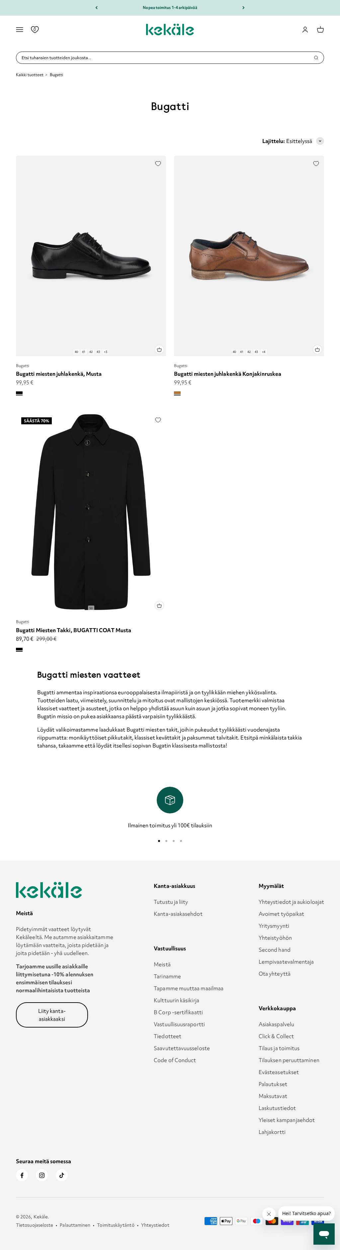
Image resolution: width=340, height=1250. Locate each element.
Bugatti (23, 365)
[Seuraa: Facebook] (22, 1175)
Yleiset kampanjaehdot (287, 1120)
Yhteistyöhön (275, 937)
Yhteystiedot (155, 1225)
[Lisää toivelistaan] (158, 164)
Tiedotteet (167, 1036)
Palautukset (273, 1084)
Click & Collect (276, 1036)
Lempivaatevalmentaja (286, 961)
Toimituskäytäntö (115, 1225)
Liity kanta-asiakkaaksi (52, 1015)
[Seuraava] (243, 8)
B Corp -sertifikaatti (178, 1012)
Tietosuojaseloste (34, 1225)
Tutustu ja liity (171, 902)
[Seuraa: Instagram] (42, 1175)
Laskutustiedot (277, 1108)
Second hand (275, 949)
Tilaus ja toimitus (279, 1048)
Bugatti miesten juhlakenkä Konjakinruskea (227, 373)
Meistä (162, 964)
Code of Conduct (175, 1060)
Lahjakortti (272, 1132)
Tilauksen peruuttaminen (289, 1060)
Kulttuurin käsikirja (176, 1000)
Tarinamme (167, 976)
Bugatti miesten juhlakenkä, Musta (59, 373)
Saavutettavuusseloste (182, 1048)
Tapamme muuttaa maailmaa (188, 988)
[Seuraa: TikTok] (62, 1175)
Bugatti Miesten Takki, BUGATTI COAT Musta (73, 630)
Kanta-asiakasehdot (178, 913)
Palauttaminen (75, 1225)
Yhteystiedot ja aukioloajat (291, 902)
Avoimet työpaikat (281, 913)
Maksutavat (273, 1096)
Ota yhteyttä (275, 973)
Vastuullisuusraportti (179, 1024)
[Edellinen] (96, 8)
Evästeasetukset (279, 1072)
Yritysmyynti (274, 925)
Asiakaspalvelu (276, 1024)
